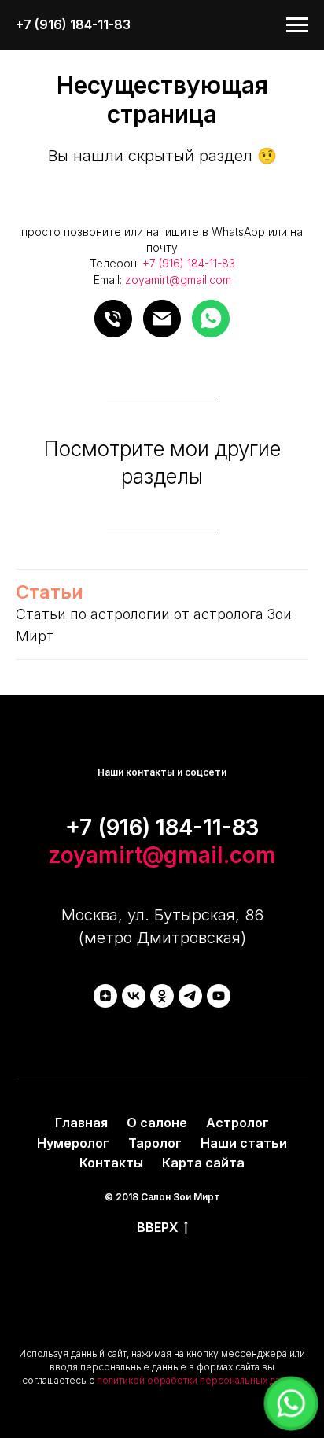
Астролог (237, 1122)
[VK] (133, 996)
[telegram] (190, 996)
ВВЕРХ (158, 1227)
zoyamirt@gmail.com (178, 279)
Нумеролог (73, 1143)
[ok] (162, 996)
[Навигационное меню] (297, 25)
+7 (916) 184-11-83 (188, 263)
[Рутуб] (218, 996)
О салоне (157, 1122)
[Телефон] (113, 318)
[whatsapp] (211, 318)
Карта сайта (203, 1163)
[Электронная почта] (162, 318)
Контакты (111, 1163)
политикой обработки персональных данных (200, 1380)
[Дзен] (105, 996)
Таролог (155, 1143)
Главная (81, 1122)
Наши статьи (244, 1143)
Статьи (49, 592)
